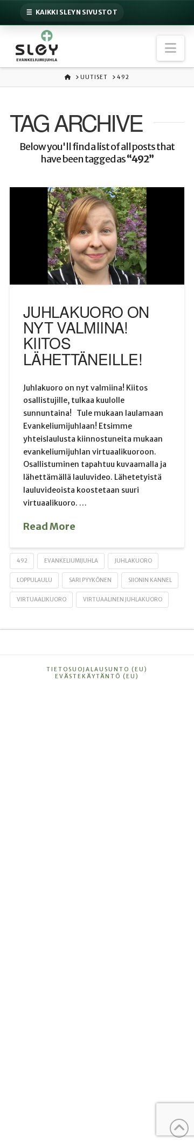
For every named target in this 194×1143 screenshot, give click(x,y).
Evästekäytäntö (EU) (97, 676)
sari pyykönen (90, 580)
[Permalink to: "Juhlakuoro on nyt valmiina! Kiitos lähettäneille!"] (97, 236)
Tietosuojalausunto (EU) (97, 669)
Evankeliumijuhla (71, 560)
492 (22, 560)
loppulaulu (34, 580)
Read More (49, 526)
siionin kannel (150, 580)
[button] (170, 48)
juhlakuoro (133, 560)
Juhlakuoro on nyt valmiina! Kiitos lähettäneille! (86, 335)
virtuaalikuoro (41, 599)
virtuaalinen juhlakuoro (122, 599)
